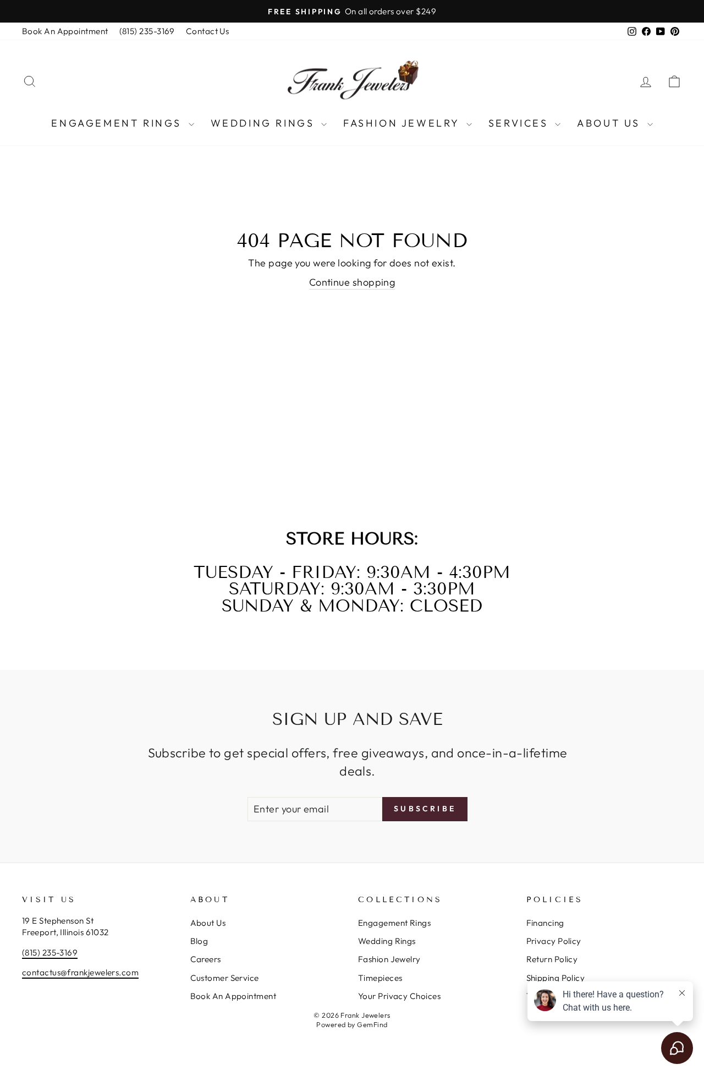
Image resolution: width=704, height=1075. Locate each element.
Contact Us (207, 31)
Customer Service (224, 978)
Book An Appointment (65, 31)
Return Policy (552, 959)
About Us (610, 123)
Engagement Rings (118, 123)
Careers (205, 959)
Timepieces (380, 978)
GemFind (372, 1024)
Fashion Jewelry (403, 123)
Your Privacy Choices (399, 996)
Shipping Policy (555, 978)
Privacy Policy (553, 941)
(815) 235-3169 (147, 31)
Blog (199, 941)
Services (520, 123)
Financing (545, 923)
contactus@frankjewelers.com (80, 972)
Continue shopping (352, 282)
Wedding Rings (264, 123)
